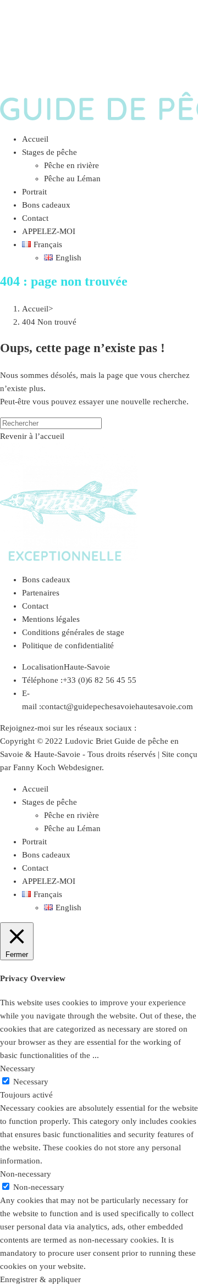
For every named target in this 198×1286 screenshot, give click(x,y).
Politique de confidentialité (68, 645)
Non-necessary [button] (25, 1174)
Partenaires (40, 592)
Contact (35, 606)
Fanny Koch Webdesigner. (58, 767)
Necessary (30, 1081)
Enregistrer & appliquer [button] (40, 1279)
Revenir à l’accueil (32, 436)
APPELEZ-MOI (48, 881)
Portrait (34, 841)
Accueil (35, 788)
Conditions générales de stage (73, 632)
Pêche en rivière (71, 815)
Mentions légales (51, 619)
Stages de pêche (49, 802)
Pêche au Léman (72, 828)
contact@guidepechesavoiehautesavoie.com (117, 706)
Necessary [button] (17, 1068)
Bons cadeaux (46, 579)
